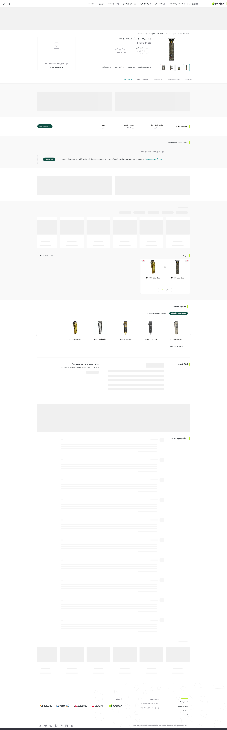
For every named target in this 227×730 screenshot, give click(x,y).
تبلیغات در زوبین (182, 706)
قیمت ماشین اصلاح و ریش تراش (174, 34)
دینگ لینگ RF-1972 (100, 339)
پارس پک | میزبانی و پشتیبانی (149, 703)
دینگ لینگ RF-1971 (151, 339)
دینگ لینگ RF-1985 (125, 339)
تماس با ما (184, 711)
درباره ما (185, 715)
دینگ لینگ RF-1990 (176, 339)
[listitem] (165, 276)
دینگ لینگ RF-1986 (75, 339)
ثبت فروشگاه (183, 702)
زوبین (187, 34)
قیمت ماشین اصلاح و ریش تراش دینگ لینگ (150, 34)
